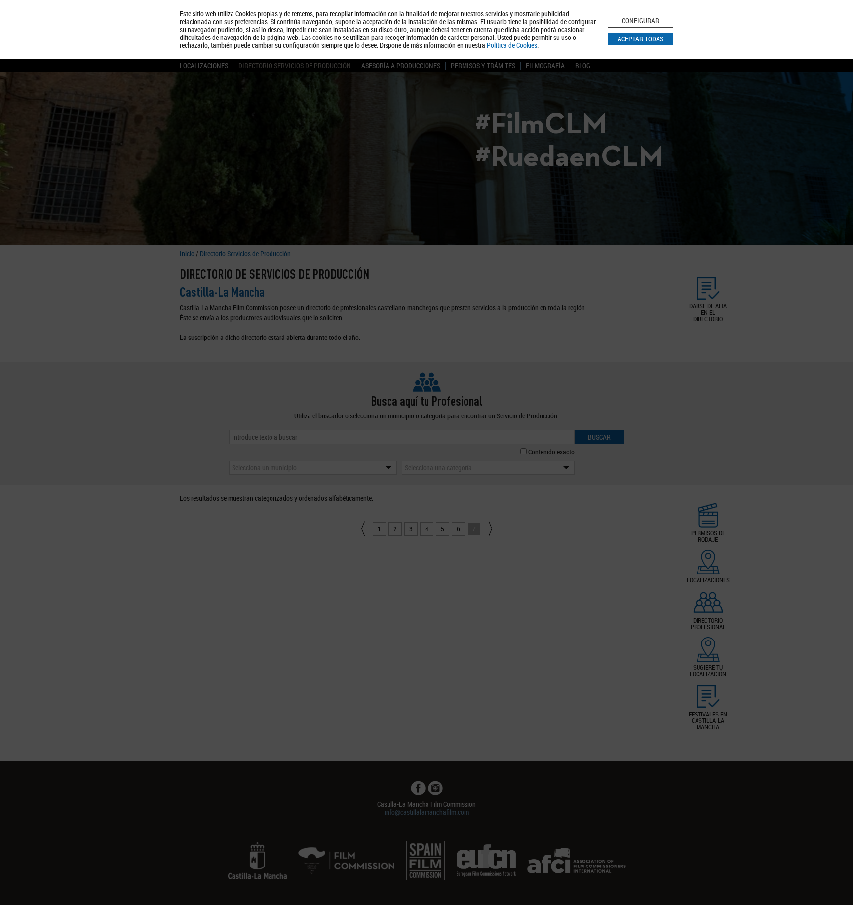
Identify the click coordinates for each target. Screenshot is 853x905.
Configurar (640, 20)
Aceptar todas (640, 38)
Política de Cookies (512, 45)
